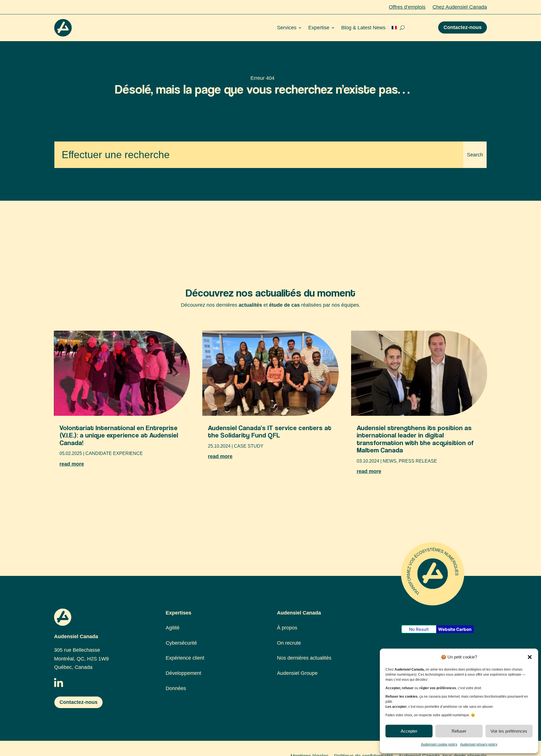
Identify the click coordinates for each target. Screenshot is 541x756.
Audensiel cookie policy (439, 744)
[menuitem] (394, 27)
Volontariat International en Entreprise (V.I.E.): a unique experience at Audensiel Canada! (118, 435)
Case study (248, 446)
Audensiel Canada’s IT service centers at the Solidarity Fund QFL (269, 431)
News (389, 461)
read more (71, 464)
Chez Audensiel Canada (460, 7)
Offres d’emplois (407, 7)
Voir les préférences (509, 731)
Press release (418, 461)
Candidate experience (114, 453)
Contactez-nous (463, 27)
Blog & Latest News (363, 27)
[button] (530, 657)
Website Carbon (454, 629)
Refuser (459, 731)
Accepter (409, 731)
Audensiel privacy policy (478, 744)
